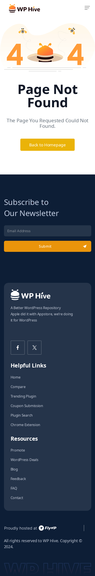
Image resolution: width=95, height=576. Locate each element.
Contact (17, 497)
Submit (45, 246)
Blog (14, 469)
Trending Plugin (23, 396)
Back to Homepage (47, 144)
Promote (18, 450)
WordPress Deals (24, 459)
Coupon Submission (27, 405)
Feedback (18, 478)
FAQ (14, 488)
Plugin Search (22, 415)
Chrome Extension (25, 424)
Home (16, 377)
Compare (18, 386)
